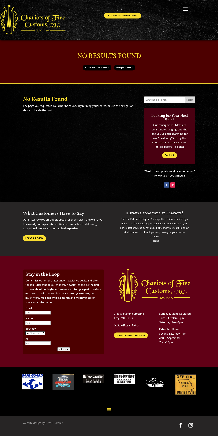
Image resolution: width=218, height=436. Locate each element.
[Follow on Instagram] (172, 185)
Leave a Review (34, 238)
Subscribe (63, 349)
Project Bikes (124, 67)
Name (29, 318)
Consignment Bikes (97, 67)
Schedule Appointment (130, 335)
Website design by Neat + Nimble (43, 423)
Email (28, 308)
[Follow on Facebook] (166, 185)
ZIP (27, 339)
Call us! (169, 155)
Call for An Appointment (123, 15)
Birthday (30, 328)
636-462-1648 (126, 325)
